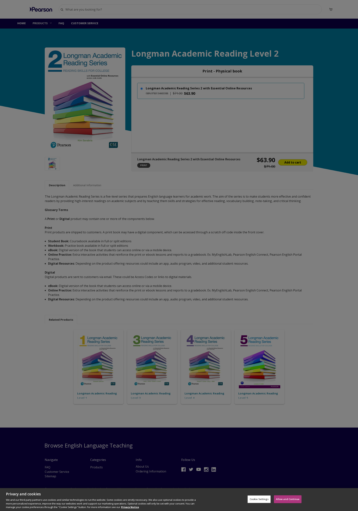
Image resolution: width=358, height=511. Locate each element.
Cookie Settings (259, 499)
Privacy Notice (130, 507)
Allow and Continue (287, 499)
